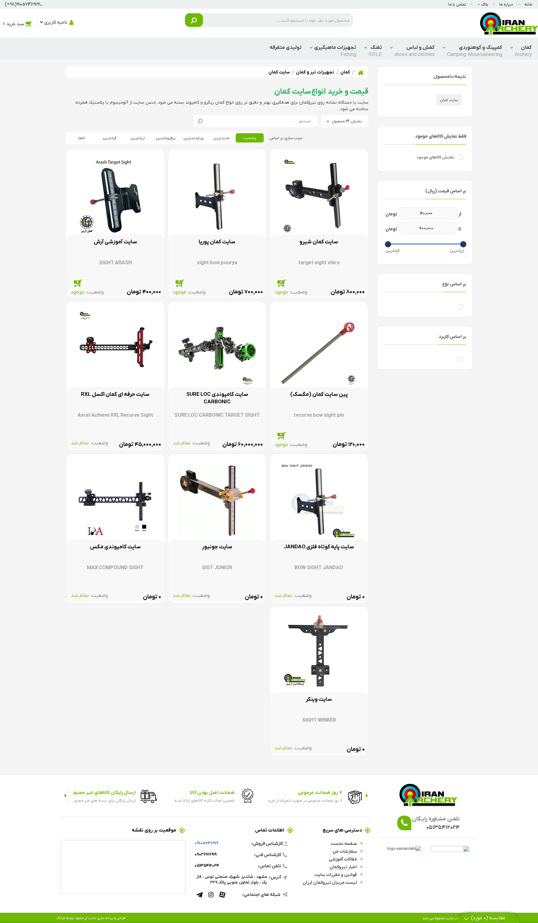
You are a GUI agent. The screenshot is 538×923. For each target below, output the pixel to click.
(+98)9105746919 (22, 4)
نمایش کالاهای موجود (435, 157)
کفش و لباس (414, 50)
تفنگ (375, 50)
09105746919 (206, 843)
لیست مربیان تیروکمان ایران (330, 882)
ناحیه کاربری (55, 22)
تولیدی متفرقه (286, 47)
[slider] (463, 244)
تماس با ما (457, 4)
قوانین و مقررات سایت (336, 874)
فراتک (60, 918)
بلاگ (484, 4)
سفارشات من (345, 851)
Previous (367, 795)
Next (65, 795)
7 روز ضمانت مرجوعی (320, 792)
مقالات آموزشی (343, 858)
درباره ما (506, 4)
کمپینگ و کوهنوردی (474, 50)
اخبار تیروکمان (343, 866)
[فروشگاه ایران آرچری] (509, 23)
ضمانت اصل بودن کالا (212, 792)
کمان (523, 50)
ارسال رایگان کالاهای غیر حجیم (104, 792)
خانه (528, 4)
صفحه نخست (344, 843)
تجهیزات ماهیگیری (335, 50)
